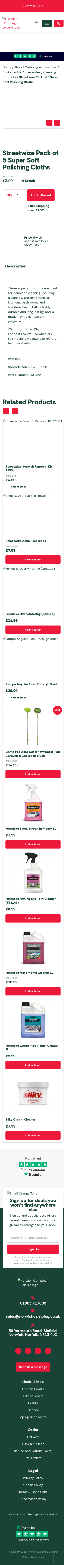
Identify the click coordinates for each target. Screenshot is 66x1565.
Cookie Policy (33, 1485)
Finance (33, 1410)
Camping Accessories (41, 67)
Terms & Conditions (33, 1492)
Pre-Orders (33, 1458)
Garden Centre (33, 1389)
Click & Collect (33, 1444)
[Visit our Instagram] (28, 1351)
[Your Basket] (36, 23)
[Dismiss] (61, 6)
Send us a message (33, 1367)
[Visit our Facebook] (18, 1351)
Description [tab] (15, 266)
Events (33, 1403)
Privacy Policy (33, 1478)
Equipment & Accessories (21, 72)
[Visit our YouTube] (38, 1351)
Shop (18, 67)
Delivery (33, 1437)
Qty (9, 195)
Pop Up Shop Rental (33, 1417)
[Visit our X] (48, 1351)
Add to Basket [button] (33, 559)
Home (7, 67)
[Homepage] (11, 23)
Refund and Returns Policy (33, 1451)
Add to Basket (40, 195)
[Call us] (59, 23)
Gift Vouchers (33, 1396)
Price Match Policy (33, 1499)
